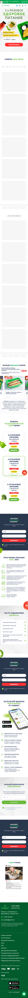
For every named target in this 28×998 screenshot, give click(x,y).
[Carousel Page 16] (19, 896)
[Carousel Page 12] (16, 896)
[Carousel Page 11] (15, 896)
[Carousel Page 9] (14, 896)
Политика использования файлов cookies (13, 958)
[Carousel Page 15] (18, 896)
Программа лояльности (8, 940)
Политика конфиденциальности (10, 955)
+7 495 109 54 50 (7, 917)
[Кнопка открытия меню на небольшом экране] (25, 5)
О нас (2, 943)
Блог (2, 945)
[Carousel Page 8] (13, 896)
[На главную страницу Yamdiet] (5, 907)
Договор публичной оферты (9, 950)
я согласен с (13, 808)
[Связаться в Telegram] (17, 5)
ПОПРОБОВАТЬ (14, 45)
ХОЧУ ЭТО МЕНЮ (14, 216)
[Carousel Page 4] (10, 896)
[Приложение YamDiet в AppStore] (7, 722)
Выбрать (14, 450)
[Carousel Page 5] (11, 896)
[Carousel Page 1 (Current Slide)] (8, 896)
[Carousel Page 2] (9, 896)
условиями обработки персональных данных (13, 808)
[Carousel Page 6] (12, 896)
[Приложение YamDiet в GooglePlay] (7, 726)
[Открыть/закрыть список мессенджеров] (24, 994)
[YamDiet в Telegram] (2, 975)
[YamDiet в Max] (4, 975)
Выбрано (14, 475)
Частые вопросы (6, 938)
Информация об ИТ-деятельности (10, 960)
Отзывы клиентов (6, 935)
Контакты (4, 948)
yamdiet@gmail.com (9, 920)
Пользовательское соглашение (10, 953)
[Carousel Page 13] (17, 896)
